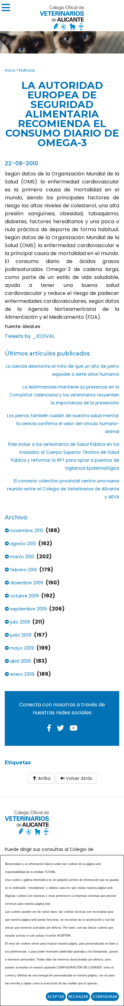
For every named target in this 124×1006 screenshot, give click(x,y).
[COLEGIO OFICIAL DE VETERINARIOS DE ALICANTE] (62, 16)
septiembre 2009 (28, 609)
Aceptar (55, 996)
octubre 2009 (24, 596)
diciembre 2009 (26, 583)
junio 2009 (20, 635)
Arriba (44, 778)
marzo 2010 (21, 557)
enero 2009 (21, 674)
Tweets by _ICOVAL (30, 336)
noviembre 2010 (26, 531)
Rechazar (78, 996)
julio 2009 (19, 622)
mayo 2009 (21, 648)
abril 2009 (20, 661)
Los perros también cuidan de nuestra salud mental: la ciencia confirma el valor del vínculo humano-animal (63, 424)
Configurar (105, 996)
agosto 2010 (22, 544)
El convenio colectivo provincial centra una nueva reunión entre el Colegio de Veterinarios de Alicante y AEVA (63, 489)
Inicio (10, 70)
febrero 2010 (23, 570)
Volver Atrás (78, 778)
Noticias (27, 70)
